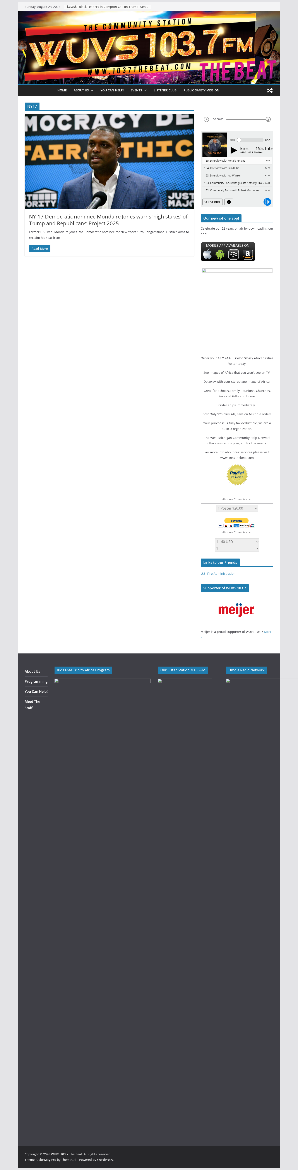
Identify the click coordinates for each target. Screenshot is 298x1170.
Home (62, 90)
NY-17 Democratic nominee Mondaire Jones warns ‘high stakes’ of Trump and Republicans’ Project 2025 (108, 220)
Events (136, 90)
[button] (91, 90)
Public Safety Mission (201, 90)
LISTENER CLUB (165, 90)
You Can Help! (112, 90)
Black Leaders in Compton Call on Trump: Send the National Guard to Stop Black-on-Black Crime (115, 7)
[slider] (268, 119)
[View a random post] (269, 90)
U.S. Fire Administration (218, 573)
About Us (32, 671)
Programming (36, 681)
